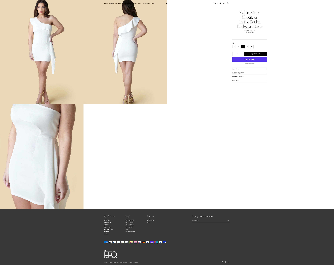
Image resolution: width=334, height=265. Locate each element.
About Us (107, 220)
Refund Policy (130, 222)
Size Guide (235, 80)
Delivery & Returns (237, 77)
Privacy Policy (130, 225)
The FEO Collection (113, 262)
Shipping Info (108, 222)
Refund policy (108, 229)
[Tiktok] (229, 262)
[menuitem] (152, 3)
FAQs (127, 229)
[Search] (220, 3)
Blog (105, 234)
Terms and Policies (134, 262)
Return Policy (130, 220)
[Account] (224, 3)
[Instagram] (225, 262)
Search (106, 225)
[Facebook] (222, 262)
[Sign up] (228, 220)
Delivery (106, 231)
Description (235, 69)
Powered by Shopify (123, 262)
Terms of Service (130, 231)
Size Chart (107, 227)
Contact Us (129, 227)
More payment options (249, 63)
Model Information (238, 73)
